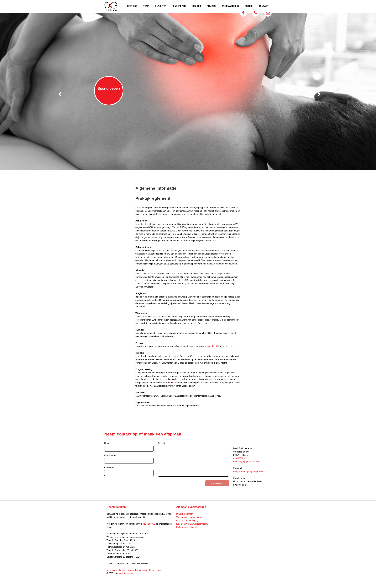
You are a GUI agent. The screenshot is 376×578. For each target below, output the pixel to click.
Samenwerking (230, 6)
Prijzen (211, 6)
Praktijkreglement (184, 514)
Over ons (131, 6)
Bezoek (196, 6)
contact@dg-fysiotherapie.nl (246, 461)
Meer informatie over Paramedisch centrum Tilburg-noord (133, 570)
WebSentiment (126, 573)
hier (174, 382)
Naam (107, 443)
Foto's (248, 6)
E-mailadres (110, 455)
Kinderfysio (179, 6)
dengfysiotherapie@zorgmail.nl (248, 471)
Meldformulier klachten (187, 527)
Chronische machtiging (187, 520)
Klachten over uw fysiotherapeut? (192, 524)
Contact (263, 6)
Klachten (160, 6)
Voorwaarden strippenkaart (189, 517)
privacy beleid (211, 346)
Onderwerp (109, 467)
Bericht (161, 443)
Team (146, 6)
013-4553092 (239, 458)
